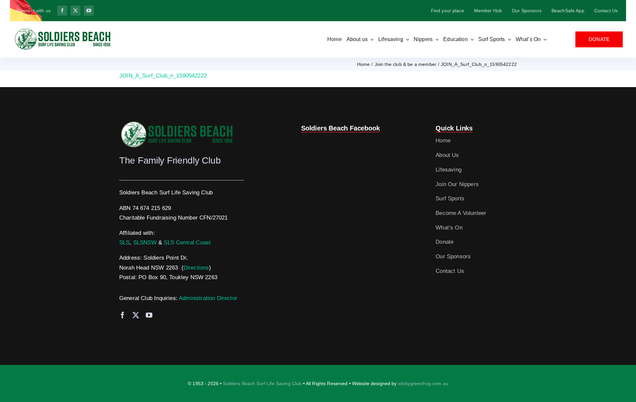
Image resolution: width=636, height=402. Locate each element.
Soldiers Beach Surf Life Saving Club (262, 383)
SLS (124, 242)
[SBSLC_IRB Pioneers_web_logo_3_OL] (63, 30)
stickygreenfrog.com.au (423, 383)
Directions (196, 268)
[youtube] (89, 11)
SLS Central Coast (187, 242)
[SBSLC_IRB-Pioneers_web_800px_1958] (177, 123)
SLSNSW (145, 242)
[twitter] (75, 11)
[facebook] (62, 11)
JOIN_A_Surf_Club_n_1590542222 (163, 76)
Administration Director (208, 298)
